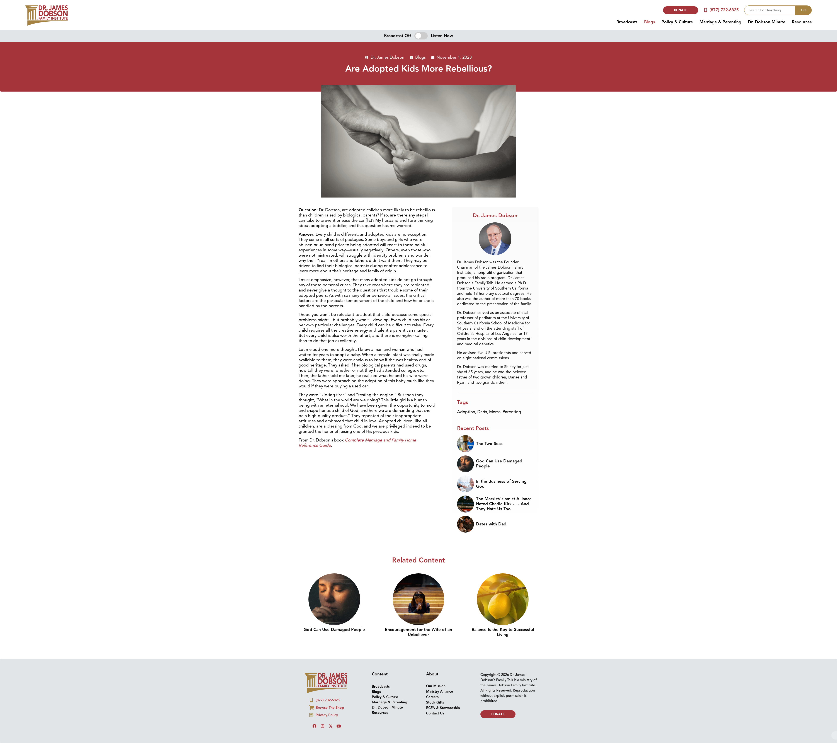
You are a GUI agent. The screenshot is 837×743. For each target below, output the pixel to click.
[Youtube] (339, 726)
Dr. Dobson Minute (766, 22)
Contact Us (435, 713)
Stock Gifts (435, 702)
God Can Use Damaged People (499, 463)
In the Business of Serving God (501, 484)
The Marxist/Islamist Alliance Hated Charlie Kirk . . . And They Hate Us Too (504, 503)
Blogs (649, 22)
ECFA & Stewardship (443, 708)
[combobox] (769, 10)
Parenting (512, 411)
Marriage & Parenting (720, 22)
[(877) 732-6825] (706, 10)
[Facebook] (314, 726)
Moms (494, 411)
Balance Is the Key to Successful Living (503, 632)
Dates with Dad (491, 524)
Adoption (466, 411)
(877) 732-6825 (724, 10)
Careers (432, 697)
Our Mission (436, 686)
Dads (482, 411)
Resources (802, 22)
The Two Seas (489, 443)
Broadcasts (627, 22)
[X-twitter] (331, 726)
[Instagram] (323, 726)
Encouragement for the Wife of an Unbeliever (418, 632)
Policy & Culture (677, 22)
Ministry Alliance (439, 691)
